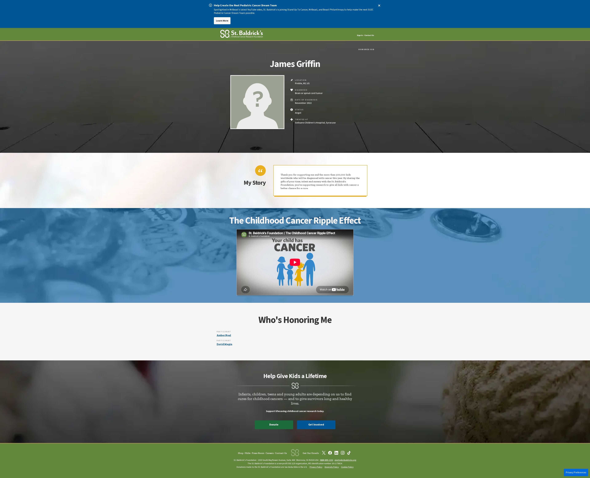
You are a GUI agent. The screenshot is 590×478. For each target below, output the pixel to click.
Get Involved (316, 425)
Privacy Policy (316, 467)
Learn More (222, 20)
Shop (240, 453)
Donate (273, 425)
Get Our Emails (311, 453)
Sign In (360, 35)
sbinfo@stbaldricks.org (345, 460)
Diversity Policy (332, 467)
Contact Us (369, 35)
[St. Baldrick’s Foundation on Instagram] (342, 453)
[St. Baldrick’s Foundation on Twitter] (324, 453)
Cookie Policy (347, 467)
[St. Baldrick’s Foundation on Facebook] (330, 453)
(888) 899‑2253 (326, 460)
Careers (270, 453)
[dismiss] (379, 5)
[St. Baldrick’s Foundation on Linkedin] (336, 453)
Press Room (258, 453)
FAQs (247, 453)
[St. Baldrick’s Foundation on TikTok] (349, 453)
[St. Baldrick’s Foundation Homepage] (241, 34)
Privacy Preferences (576, 472)
